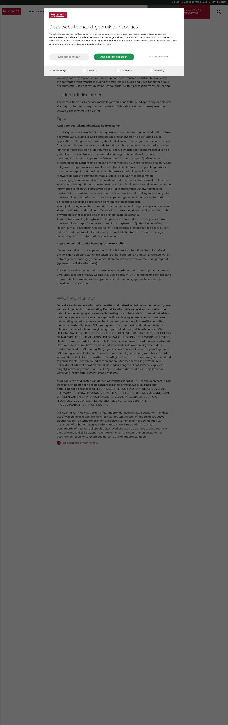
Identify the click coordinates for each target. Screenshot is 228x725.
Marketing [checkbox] (159, 70)
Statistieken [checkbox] (126, 70)
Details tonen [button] (157, 57)
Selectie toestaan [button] (69, 56)
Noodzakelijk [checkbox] (59, 70)
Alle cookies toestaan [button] (114, 56)
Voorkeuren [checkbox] (92, 70)
